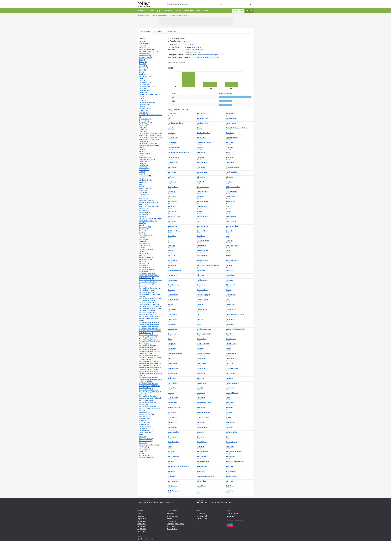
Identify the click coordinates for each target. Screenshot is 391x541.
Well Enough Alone (145, 439)
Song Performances (225, 93)
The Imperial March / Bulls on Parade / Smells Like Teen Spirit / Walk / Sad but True (149, 276)
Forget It (141, 151)
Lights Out (142, 194)
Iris (140, 184)
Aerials (141, 41)
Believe (141, 70)
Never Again (143, 210)
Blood (141, 74)
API (198, 521)
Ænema (141, 66)
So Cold (141, 251)
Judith (141, 186)
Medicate (142, 198)
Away (141, 64)
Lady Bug (142, 192)
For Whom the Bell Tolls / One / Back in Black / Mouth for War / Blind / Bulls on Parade (150, 139)
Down (141, 106)
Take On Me (142, 265)
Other (171, 31)
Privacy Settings (172, 529)
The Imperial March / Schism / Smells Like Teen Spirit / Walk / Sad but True (150, 392)
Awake (141, 60)
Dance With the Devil (145, 102)
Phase (141, 223)
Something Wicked (145, 257)
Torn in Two (142, 422)
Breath (141, 88)
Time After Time (144, 418)
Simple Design (143, 245)
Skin (140, 247)
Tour (158, 31)
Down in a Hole (143, 109)
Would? (141, 451)
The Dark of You (144, 267)
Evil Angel (142, 121)
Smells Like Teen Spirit (146, 249)
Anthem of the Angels (146, 56)
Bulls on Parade (144, 90)
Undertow (142, 428)
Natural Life (142, 204)
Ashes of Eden (143, 58)
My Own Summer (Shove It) (147, 202)
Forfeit (141, 149)
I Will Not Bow (143, 176)
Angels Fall (142, 47)
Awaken (141, 62)
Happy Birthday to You (146, 159)
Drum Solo (142, 113)
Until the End (143, 433)
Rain (140, 233)
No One (141, 217)
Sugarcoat (142, 263)
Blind (140, 72)
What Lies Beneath (145, 441)
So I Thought (143, 253)
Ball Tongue (142, 68)
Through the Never (145, 414)
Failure (141, 127)
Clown (141, 98)
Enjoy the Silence (144, 119)
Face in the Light (144, 123)
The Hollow (142, 272)
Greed (141, 155)
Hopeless (142, 166)
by (193, 52)
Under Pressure (144, 426)
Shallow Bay (143, 243)
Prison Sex (142, 229)
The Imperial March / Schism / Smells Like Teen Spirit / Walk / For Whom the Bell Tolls (149, 386)
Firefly (141, 129)
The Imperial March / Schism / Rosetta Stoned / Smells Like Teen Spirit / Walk (149, 341)
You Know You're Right (146, 457)
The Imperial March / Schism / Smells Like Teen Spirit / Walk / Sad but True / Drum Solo (150, 398)
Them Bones (143, 412)
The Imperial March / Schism (148, 327)
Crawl (141, 100)
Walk (140, 435)
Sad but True (143, 239)
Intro (140, 182)
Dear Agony (142, 104)
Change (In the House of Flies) (148, 94)
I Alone (141, 174)
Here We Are (143, 162)
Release (141, 237)
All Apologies (143, 43)
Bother (141, 80)
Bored (141, 78)
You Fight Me (143, 455)
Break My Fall (143, 82)
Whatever (142, 443)
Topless (141, 420)
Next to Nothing (144, 212)
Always (141, 45)
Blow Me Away (143, 76)
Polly (140, 225)
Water (141, 437)
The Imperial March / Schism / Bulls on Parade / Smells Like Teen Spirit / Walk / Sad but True (150, 331)
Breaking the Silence (145, 86)
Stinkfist (141, 261)
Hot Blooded (143, 168)
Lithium (141, 196)
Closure (141, 96)
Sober (141, 255)
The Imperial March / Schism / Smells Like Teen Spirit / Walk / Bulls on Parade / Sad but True (150, 367)
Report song (181, 62)
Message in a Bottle (145, 200)
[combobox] (195, 4)
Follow (141, 131)
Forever (141, 147)
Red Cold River (143, 235)
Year (173, 93)
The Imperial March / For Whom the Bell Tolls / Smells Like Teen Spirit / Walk (150, 318)
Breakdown (142, 84)
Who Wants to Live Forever (147, 445)
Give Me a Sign (143, 153)
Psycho (141, 231)
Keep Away (142, 190)
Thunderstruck (143, 416)
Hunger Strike (143, 170)
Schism (141, 241)
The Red (141, 410)
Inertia (141, 178)
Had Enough (143, 157)
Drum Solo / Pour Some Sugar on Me (150, 115)
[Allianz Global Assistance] (230, 524)
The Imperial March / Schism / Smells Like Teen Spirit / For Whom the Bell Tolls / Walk (149, 351)
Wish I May (142, 447)
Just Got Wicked (144, 188)
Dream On (142, 111)
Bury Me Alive (143, 92)
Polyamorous (143, 227)
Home (141, 164)
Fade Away (142, 125)
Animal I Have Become (146, 49)
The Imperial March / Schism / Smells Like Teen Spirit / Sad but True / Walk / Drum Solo (150, 357)
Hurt (140, 172)
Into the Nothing (144, 180)
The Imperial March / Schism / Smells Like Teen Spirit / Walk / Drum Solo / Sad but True (150, 380)
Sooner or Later (144, 259)
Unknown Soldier (144, 430)
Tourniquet (142, 424)
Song (145, 31)
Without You (143, 449)
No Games (142, 214)
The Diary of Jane (144, 269)
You (140, 453)
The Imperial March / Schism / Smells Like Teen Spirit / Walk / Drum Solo (150, 373)
